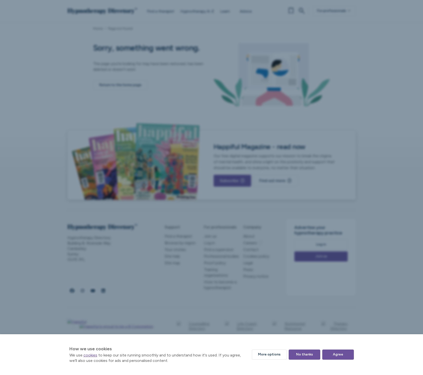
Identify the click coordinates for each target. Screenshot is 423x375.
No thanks (304, 354)
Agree (338, 354)
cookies (90, 355)
